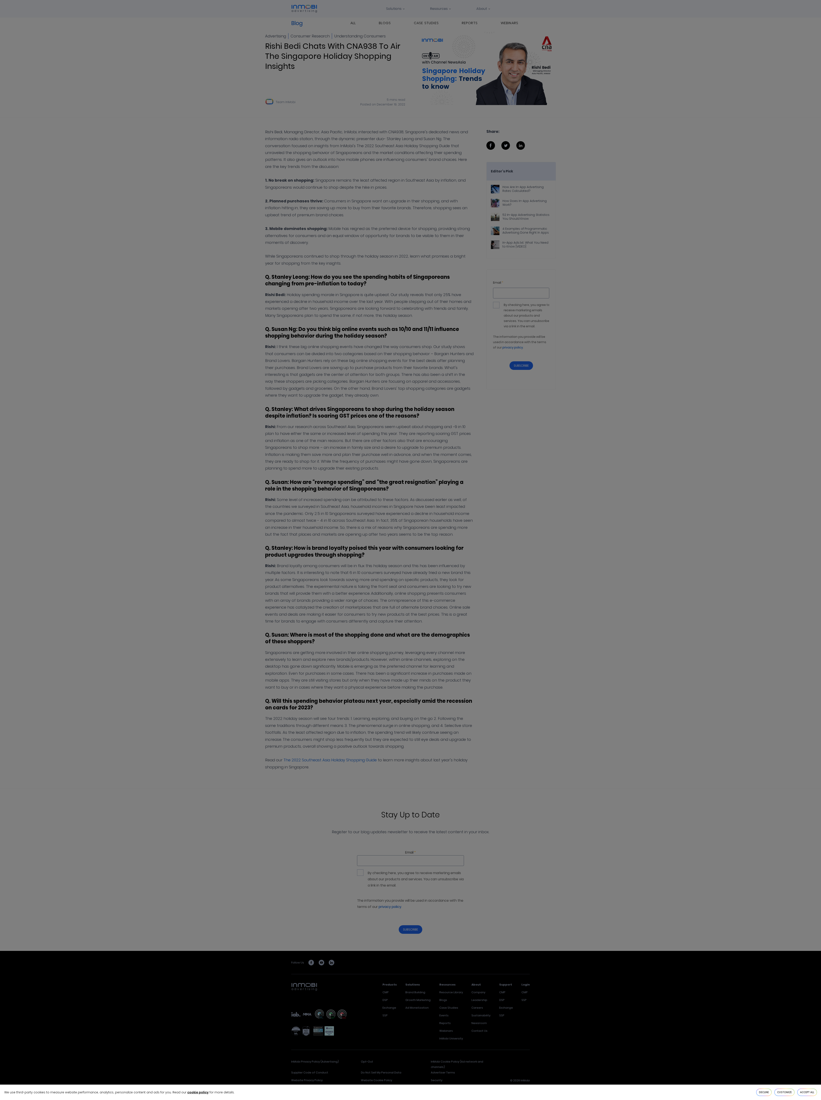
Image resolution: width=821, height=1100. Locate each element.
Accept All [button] (807, 1092)
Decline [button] (764, 1092)
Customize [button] (784, 1092)
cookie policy (198, 1092)
